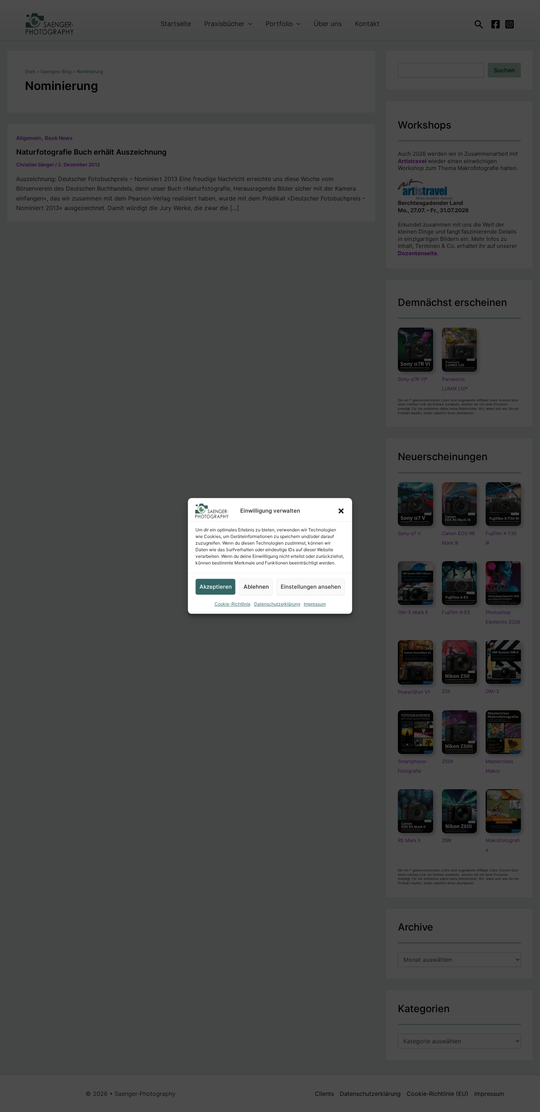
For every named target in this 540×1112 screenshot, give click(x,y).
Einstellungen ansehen (311, 586)
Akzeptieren (215, 586)
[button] (341, 511)
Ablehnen (256, 586)
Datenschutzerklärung (277, 604)
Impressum (315, 604)
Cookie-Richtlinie (233, 604)
